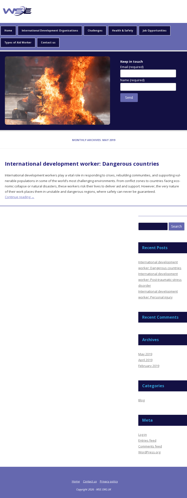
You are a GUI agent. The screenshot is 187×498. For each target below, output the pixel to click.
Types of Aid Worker (17, 42)
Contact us (48, 42)
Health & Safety (122, 30)
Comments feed (150, 446)
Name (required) (132, 80)
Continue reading (19, 197)
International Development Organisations (50, 30)
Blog (141, 400)
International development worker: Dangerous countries (82, 163)
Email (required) (131, 67)
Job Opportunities (155, 30)
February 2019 (148, 366)
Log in (142, 434)
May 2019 (145, 354)
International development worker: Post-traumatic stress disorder (160, 280)
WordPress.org (149, 452)
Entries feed (147, 440)
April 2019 (145, 360)
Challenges (95, 30)
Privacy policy (109, 481)
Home (8, 30)
